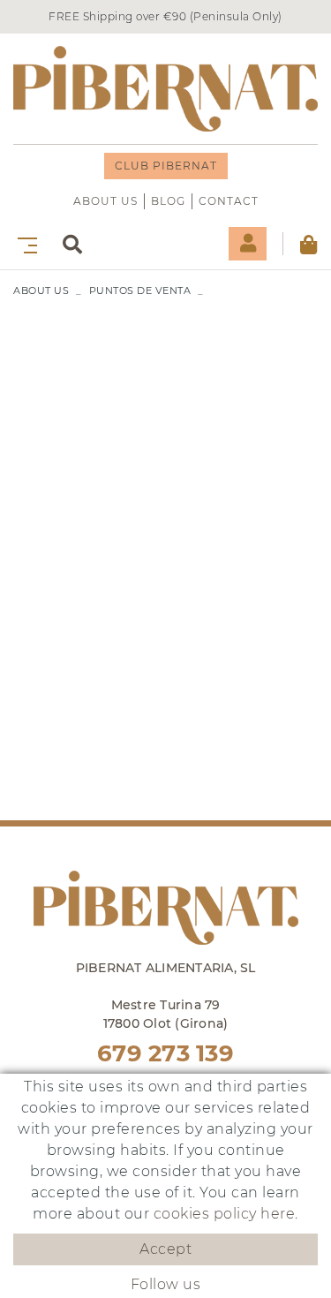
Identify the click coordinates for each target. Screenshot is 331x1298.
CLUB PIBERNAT (166, 165)
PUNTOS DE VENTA (140, 290)
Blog (168, 201)
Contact (229, 201)
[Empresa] (165, 89)
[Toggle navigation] (23, 243)
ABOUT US (105, 201)
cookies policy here (225, 1213)
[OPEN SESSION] (248, 243)
